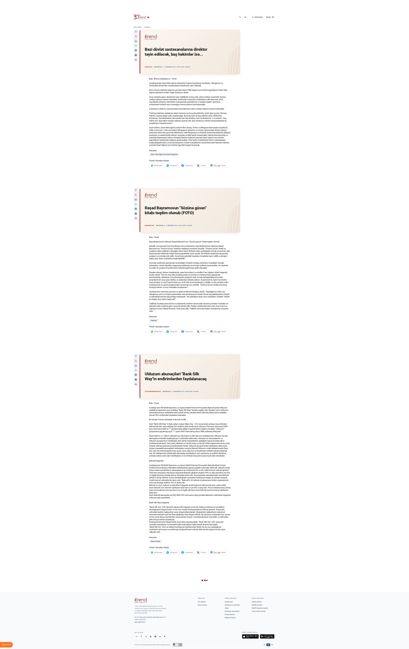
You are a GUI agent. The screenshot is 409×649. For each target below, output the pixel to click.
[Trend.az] (141, 17)
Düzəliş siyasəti (230, 614)
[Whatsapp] (136, 636)
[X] (146, 636)
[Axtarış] (240, 17)
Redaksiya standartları (232, 611)
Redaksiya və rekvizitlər (232, 605)
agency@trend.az (140, 622)
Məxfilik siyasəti (257, 605)
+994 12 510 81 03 (140, 619)
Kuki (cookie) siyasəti (259, 611)
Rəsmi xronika (202, 605)
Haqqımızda (229, 602)
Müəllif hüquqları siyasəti (260, 608)
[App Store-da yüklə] (250, 636)
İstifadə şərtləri (256, 602)
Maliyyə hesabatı (230, 617)
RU (272, 644)
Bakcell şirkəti (155, 541)
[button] (136, 32)
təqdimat (154, 320)
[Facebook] (141, 636)
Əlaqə (226, 608)
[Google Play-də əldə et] (267, 636)
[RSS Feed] (165, 636)
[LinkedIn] (160, 636)
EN (264, 644)
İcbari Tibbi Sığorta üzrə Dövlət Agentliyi (164, 154)
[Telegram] (155, 636)
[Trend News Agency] (141, 600)
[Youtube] (151, 636)
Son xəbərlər (202, 602)
